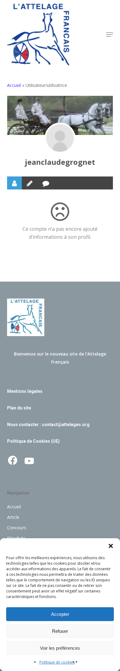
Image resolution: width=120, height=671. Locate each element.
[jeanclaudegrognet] (60, 138)
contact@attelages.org (66, 424)
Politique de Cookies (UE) (33, 441)
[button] (111, 546)
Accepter (60, 614)
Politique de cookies (57, 662)
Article (13, 517)
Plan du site (19, 407)
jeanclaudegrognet (60, 162)
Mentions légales (24, 391)
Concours (16, 528)
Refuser (60, 631)
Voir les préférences (60, 648)
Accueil (14, 85)
